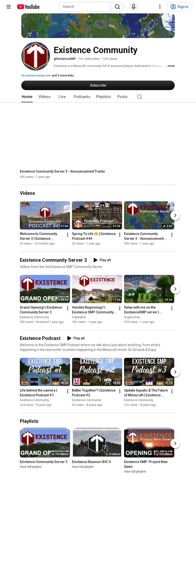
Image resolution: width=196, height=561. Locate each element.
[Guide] (8, 7)
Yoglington (79, 317)
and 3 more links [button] (63, 75)
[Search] (117, 6)
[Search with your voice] (133, 6)
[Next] (175, 215)
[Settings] (160, 7)
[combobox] (86, 7)
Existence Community (34, 317)
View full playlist (31, 466)
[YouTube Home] (28, 6)
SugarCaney (132, 317)
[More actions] (67, 235)
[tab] (27, 97)
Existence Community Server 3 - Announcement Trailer (62, 171)
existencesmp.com (38, 75)
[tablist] (98, 97)
